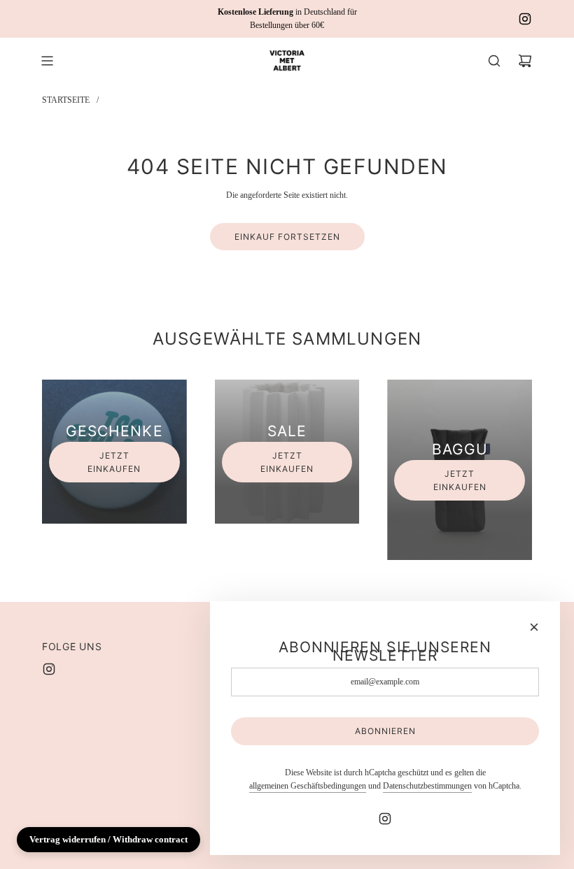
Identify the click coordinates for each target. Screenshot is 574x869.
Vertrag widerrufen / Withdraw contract (108, 839)
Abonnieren (385, 731)
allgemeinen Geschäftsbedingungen (307, 786)
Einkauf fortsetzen (287, 236)
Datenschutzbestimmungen (427, 786)
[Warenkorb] (525, 60)
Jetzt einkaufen (114, 462)
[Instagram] (525, 19)
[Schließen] (534, 627)
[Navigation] (46, 60)
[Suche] (494, 60)
